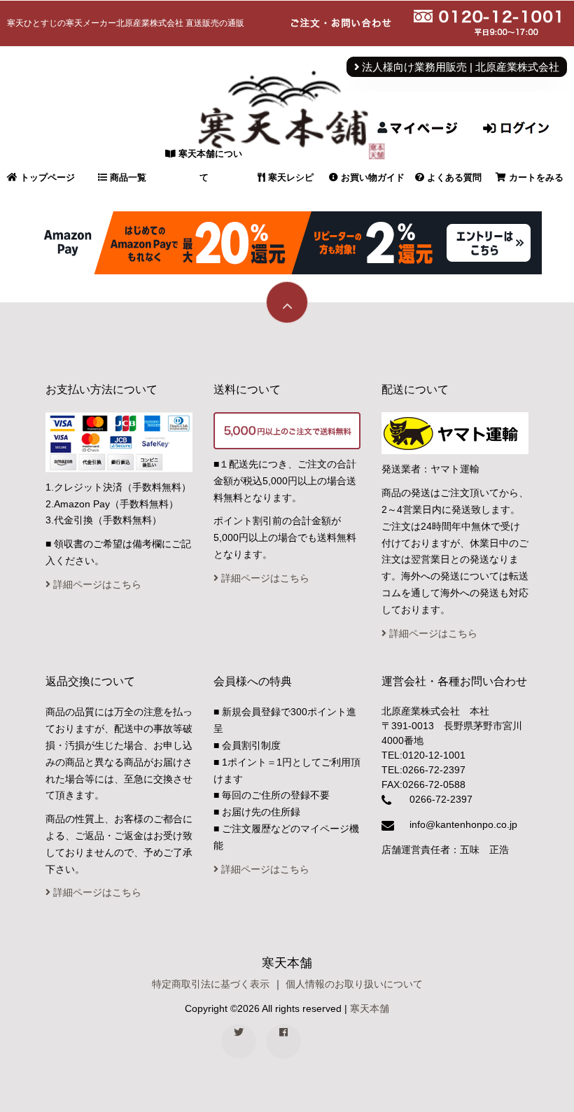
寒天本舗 (369, 1008)
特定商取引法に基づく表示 (211, 984)
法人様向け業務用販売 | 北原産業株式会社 (459, 67)
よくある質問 (453, 177)
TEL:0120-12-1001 (423, 755)
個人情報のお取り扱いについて (354, 984)
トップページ (46, 177)
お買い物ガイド (371, 177)
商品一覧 (126, 177)
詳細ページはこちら (95, 584)
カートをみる (535, 177)
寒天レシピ (289, 177)
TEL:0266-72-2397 (423, 769)
